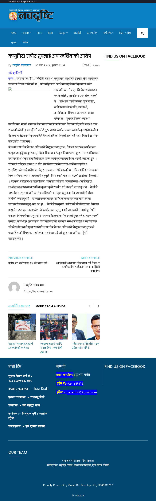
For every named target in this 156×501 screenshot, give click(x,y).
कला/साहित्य (92, 32)
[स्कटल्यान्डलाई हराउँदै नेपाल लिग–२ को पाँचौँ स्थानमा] (54, 327)
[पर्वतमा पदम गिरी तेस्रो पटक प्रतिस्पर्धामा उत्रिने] (86, 327)
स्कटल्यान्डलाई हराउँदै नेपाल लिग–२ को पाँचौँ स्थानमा (51, 348)
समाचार (25, 32)
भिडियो (25, 42)
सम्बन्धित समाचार (19, 307)
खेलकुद (62, 32)
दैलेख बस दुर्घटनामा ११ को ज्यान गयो (27, 263)
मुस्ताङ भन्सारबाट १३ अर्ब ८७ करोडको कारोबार (20, 345)
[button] (142, 33)
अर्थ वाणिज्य (108, 32)
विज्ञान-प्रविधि (125, 32)
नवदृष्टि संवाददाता (22, 65)
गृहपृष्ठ (13, 32)
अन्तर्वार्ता (77, 32)
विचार (50, 32)
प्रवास (13, 42)
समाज (39, 32)
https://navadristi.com (38, 291)
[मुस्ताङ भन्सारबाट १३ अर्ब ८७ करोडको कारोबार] (22, 327)
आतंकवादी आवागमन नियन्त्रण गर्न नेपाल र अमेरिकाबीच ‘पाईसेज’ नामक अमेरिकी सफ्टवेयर (78, 266)
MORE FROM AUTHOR (51, 306)
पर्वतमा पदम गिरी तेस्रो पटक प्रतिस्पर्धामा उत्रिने (85, 345)
